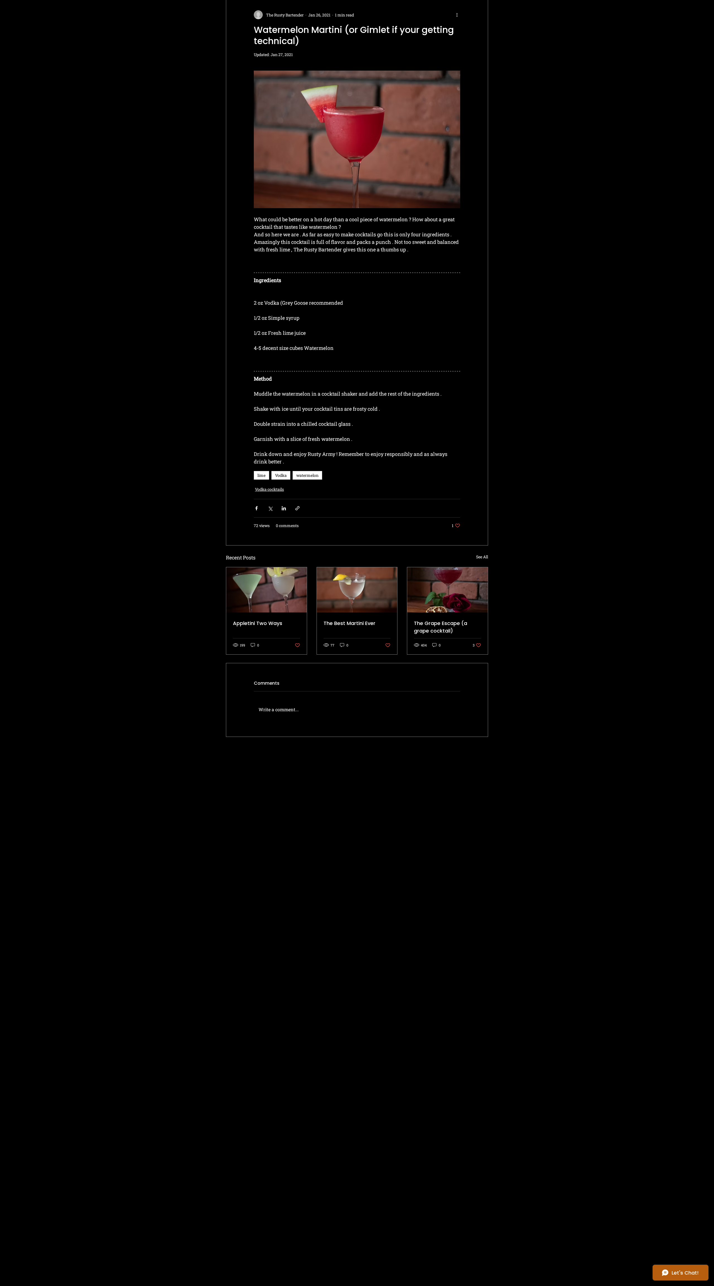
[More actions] (457, 14)
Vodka (281, 475)
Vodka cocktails (269, 489)
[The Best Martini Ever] (357, 589)
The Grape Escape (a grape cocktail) (440, 627)
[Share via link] (297, 508)
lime (261, 475)
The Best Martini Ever (349, 623)
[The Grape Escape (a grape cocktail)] (447, 589)
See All (482, 556)
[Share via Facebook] (256, 508)
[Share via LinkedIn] (283, 508)
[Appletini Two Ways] (266, 589)
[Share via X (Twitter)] (270, 508)
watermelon (307, 475)
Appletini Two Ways (257, 623)
